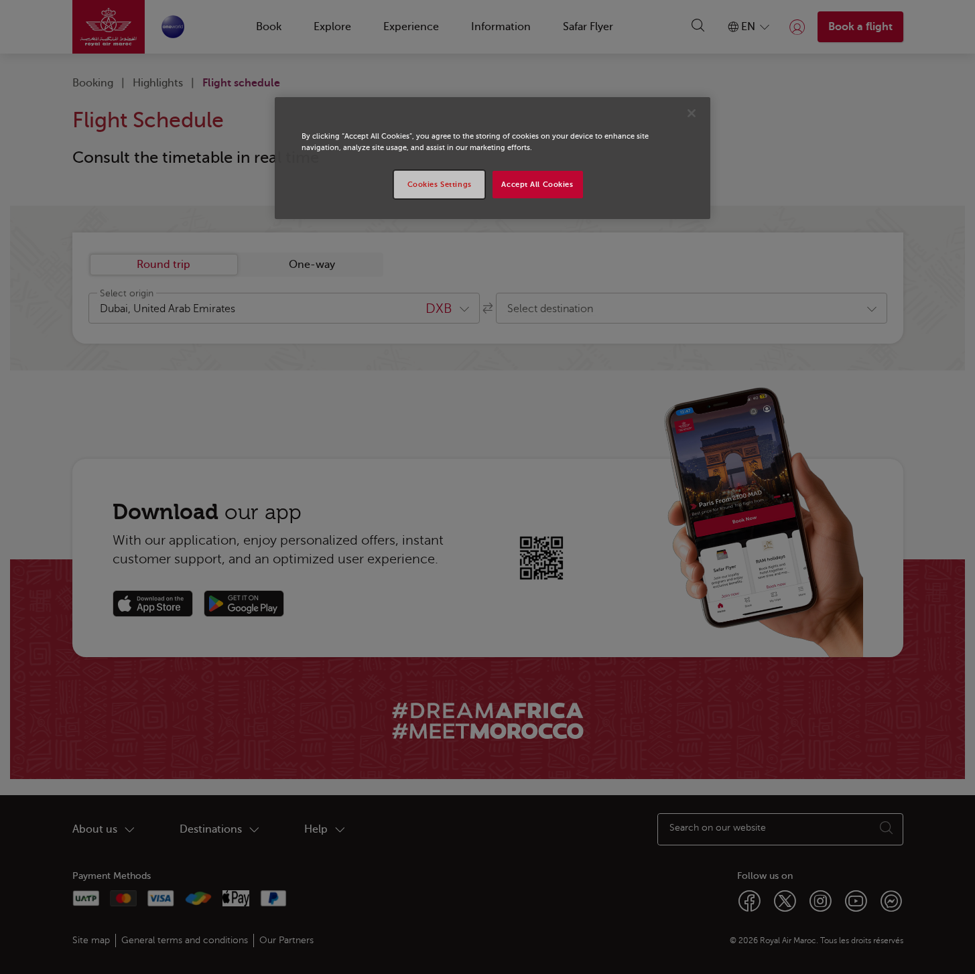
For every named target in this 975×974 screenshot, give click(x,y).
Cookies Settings (439, 184)
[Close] (691, 113)
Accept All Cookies (537, 184)
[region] (492, 158)
